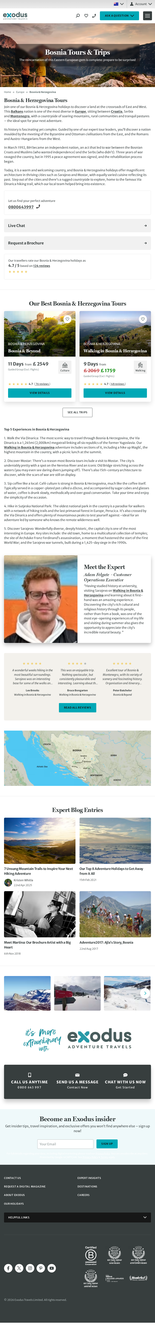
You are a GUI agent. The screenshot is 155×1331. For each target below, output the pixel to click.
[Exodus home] (15, 16)
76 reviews (42, 384)
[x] (19, 1268)
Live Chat (16, 225)
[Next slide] (145, 993)
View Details (40, 393)
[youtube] (51, 1268)
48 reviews (118, 384)
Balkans (17, 111)
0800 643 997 (94, 15)
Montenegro (19, 116)
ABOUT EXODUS (14, 1195)
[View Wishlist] (86, 15)
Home (7, 92)
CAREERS (83, 1195)
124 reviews (41, 266)
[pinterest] (41, 1268)
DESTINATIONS (87, 1186)
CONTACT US (12, 1178)
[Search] (77, 15)
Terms (104, 1157)
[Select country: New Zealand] (119, 4)
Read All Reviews (77, 707)
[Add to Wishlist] (67, 319)
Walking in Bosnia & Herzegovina (29, 447)
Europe (20, 92)
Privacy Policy (90, 1157)
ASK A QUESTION (117, 15)
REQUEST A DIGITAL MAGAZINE (25, 1186)
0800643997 (21, 207)
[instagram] (30, 1268)
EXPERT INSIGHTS (89, 1178)
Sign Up (107, 1144)
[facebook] (8, 1268)
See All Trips (78, 412)
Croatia (116, 111)
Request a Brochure (26, 243)
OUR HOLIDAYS (14, 1203)
